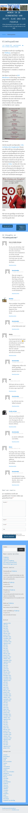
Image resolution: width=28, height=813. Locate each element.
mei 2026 (5, 628)
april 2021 (6, 726)
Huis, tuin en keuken (8, 771)
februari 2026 (6, 633)
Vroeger (5, 792)
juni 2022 (5, 704)
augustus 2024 (7, 662)
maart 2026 (6, 631)
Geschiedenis (6, 766)
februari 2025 (6, 653)
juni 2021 (5, 722)
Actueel (5, 755)
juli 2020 (5, 741)
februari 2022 (6, 711)
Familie (5, 763)
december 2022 (7, 694)
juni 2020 (5, 743)
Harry (10, 447)
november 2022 (7, 696)
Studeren (5, 783)
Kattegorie (6, 773)
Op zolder (5, 778)
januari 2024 (6, 674)
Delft (4, 760)
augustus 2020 (7, 739)
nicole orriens (13, 411)
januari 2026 (6, 635)
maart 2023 (6, 689)
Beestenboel (6, 756)
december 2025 (7, 636)
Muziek (12, 46)
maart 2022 (6, 709)
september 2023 (7, 679)
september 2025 (7, 642)
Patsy (10, 164)
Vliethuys (7, 53)
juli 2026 (5, 625)
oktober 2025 (6, 640)
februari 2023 (6, 690)
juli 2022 (5, 702)
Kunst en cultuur (7, 775)
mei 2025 (5, 648)
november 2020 (7, 734)
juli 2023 (5, 682)
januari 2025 (6, 655)
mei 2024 (5, 667)
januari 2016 (6, 748)
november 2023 (7, 677)
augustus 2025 (7, 643)
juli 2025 (5, 645)
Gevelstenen (6, 768)
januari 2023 (6, 692)
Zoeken (5, 547)
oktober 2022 (6, 697)
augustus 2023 (7, 680)
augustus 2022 (7, 701)
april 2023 (6, 687)
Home (4, 34)
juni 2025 (5, 647)
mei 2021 (5, 724)
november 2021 (7, 716)
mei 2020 (5, 744)
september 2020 (7, 738)
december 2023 (7, 675)
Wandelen (5, 793)
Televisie (5, 785)
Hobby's (5, 770)
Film (4, 765)
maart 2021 (6, 728)
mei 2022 (5, 706)
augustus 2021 (7, 719)
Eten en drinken (7, 761)
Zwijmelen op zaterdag (9, 800)
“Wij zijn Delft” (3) (7, 226)
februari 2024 (6, 672)
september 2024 (7, 660)
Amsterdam (6, 559)
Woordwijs (6, 798)
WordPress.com (15, 810)
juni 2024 (5, 665)
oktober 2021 (6, 717)
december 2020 (7, 733)
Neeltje (11, 298)
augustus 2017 (7, 746)
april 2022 (6, 707)
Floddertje (6, 557)
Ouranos (5, 780)
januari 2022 (6, 712)
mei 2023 (5, 685)
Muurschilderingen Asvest (10, 564)
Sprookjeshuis (7, 782)
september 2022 (7, 699)
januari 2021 (6, 731)
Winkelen (5, 797)
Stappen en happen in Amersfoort (22, 227)
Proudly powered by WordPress (9, 808)
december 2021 (7, 714)
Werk (4, 795)
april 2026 (6, 630)
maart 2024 (6, 670)
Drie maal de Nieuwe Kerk (10, 562)
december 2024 (7, 657)
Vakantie (5, 788)
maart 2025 (6, 652)
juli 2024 (5, 663)
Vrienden (16, 46)
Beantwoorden (12, 265)
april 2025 (6, 650)
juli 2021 (5, 721)
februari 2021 (6, 729)
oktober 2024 (6, 658)
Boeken (5, 758)
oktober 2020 (6, 736)
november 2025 (7, 638)
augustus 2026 (7, 623)
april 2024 (6, 669)
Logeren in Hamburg (8, 560)
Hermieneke (18, 45)
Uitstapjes (5, 787)
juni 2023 (5, 684)
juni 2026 (5, 626)
